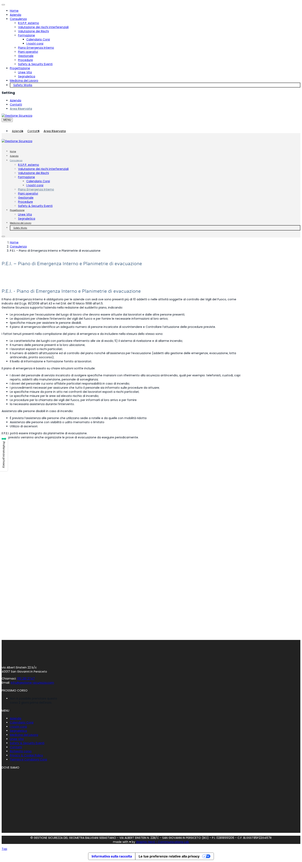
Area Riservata (21, 109)
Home (14, 11)
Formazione (26, 35)
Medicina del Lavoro (24, 80)
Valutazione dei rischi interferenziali (43, 27)
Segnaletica (26, 76)
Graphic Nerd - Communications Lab (162, 842)
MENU (7, 119)
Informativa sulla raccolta (112, 856)
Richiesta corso (21, 751)
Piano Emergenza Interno (36, 48)
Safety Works (22, 85)
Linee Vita (25, 72)
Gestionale (25, 56)
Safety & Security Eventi (35, 64)
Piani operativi (28, 52)
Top (4, 849)
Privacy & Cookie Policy (26, 755)
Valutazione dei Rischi (33, 31)
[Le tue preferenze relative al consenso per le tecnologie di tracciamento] (4, 453)
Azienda (15, 15)
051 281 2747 (26, 678)
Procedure (25, 60)
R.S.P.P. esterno (28, 23)
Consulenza (18, 19)
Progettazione (20, 68)
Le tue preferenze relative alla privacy (169, 856)
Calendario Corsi (38, 39)
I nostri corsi (34, 43)
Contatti (16, 105)
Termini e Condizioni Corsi (28, 759)
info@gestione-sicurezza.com (32, 683)
